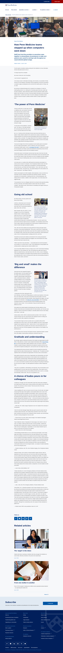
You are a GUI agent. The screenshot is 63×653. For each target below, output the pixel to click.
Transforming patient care (10, 619)
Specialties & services (23, 9)
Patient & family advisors (28, 622)
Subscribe (51, 603)
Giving (24, 615)
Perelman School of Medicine (47, 638)
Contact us (7, 647)
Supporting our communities (10, 622)
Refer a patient (8, 627)
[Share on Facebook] (15, 518)
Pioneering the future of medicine (11, 617)
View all (46, 594)
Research (25, 627)
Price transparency (34, 647)
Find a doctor (14, 9)
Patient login (57, 1)
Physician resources (9, 632)
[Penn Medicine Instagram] (10, 643)
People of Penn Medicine (18, 41)
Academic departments (45, 633)
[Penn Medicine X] (21, 643)
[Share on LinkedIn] (23, 518)
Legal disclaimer (26, 647)
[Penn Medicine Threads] (17, 643)
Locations (34, 9)
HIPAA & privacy (13, 647)
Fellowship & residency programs (47, 636)
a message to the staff (34, 147)
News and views (8, 14)
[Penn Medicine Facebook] (7, 643)
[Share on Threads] (26, 518)
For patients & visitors (45, 9)
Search (56, 9)
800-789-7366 (46, 1)
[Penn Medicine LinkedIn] (14, 643)
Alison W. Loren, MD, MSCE (33, 299)
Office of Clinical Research (28, 630)
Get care (7, 9)
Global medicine (8, 638)
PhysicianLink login (9, 630)
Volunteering (25, 617)
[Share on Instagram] (19, 518)
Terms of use (20, 647)
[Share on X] (30, 518)
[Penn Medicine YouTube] (25, 643)
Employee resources (27, 636)
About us (7, 615)
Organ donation (26, 619)
